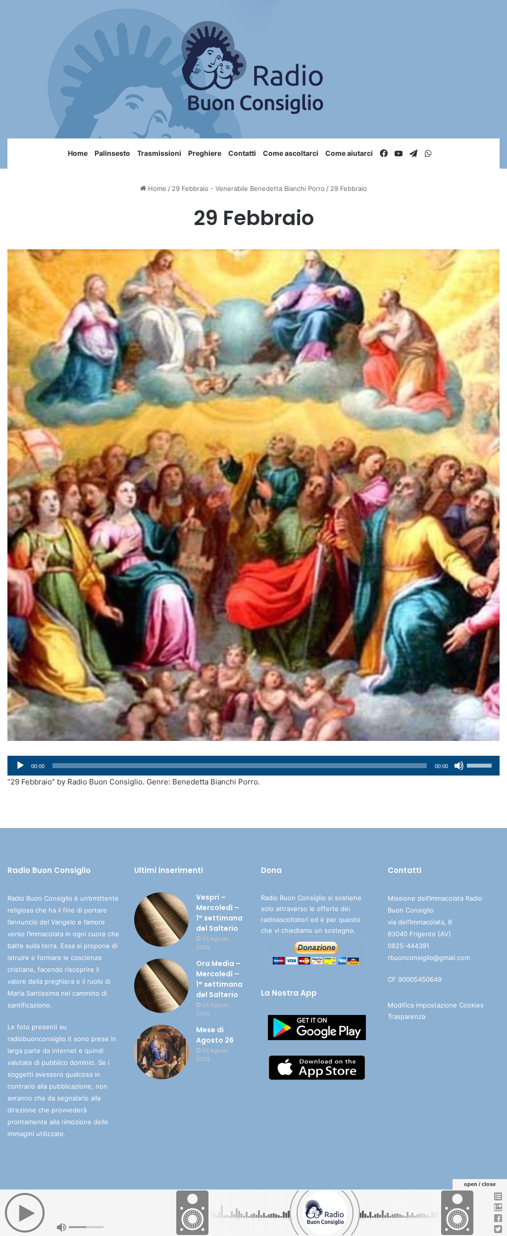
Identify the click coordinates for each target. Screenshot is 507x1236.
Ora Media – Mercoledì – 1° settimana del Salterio (219, 979)
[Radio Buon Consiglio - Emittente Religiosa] (254, 69)
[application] (253, 766)
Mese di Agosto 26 (215, 1035)
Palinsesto (112, 153)
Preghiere (204, 153)
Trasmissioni (159, 153)
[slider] (481, 765)
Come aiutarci (349, 153)
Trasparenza (406, 1016)
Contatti (242, 153)
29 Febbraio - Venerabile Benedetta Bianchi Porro (248, 188)
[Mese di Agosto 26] (161, 1052)
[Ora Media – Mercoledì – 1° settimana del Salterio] (161, 986)
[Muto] (459, 766)
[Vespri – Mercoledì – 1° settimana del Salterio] (161, 919)
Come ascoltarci (290, 153)
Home (78, 153)
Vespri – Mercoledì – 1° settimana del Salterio (219, 912)
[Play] (20, 766)
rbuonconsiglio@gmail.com (429, 957)
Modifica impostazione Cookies (436, 1005)
